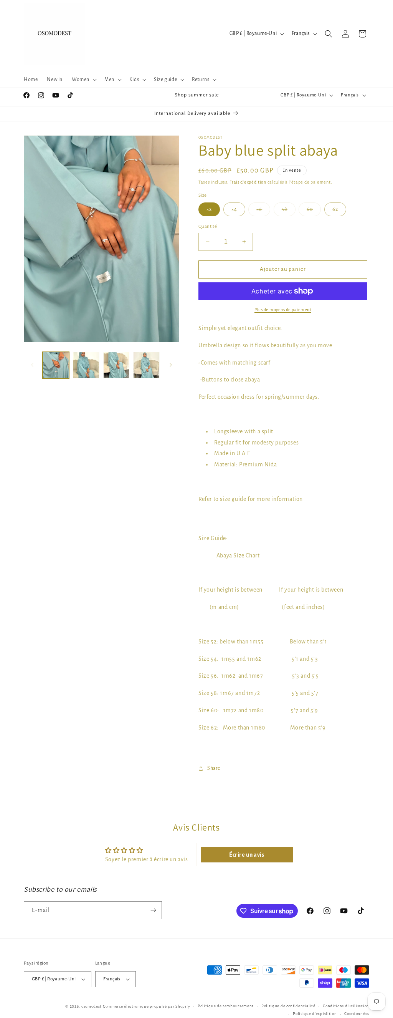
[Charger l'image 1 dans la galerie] (56, 365)
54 (234, 209)
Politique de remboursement (226, 1006)
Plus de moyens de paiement (282, 309)
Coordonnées (356, 1013)
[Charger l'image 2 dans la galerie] (86, 365)
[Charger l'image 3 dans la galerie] (116, 365)
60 (314, 211)
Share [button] (213, 768)
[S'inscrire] (153, 910)
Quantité (207, 226)
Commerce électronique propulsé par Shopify (146, 1006)
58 (289, 211)
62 (335, 209)
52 (209, 209)
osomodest (91, 1006)
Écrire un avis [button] (246, 855)
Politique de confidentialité (288, 1006)
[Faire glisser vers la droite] (170, 364)
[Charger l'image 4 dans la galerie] (146, 365)
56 (263, 211)
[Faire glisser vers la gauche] (32, 364)
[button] (83, 79)
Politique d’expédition (315, 1013)
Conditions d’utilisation (346, 1006)
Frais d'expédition (248, 182)
